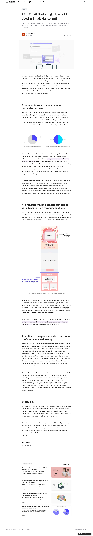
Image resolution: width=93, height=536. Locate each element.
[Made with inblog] (84, 534)
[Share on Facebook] (61, 35)
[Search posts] (84, 2)
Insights (24, 9)
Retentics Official (30, 33)
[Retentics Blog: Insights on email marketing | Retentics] (10, 2)
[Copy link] (70, 35)
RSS (76, 529)
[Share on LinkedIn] (67, 35)
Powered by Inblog (82, 529)
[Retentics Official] (23, 34)
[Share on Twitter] (64, 35)
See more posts (66, 464)
